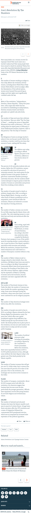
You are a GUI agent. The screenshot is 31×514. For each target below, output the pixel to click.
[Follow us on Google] (14, 492)
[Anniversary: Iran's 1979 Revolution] (15, 37)
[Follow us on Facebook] (21, 492)
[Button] (27, 21)
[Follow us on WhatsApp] (2, 496)
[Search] (28, 512)
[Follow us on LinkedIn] (25, 492)
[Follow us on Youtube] (2, 492)
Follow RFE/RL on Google (19, 512)
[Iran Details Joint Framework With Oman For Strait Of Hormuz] (15, 459)
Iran (2, 7)
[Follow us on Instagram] (10, 492)
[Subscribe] (6, 496)
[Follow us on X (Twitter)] (17, 492)
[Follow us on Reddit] (6, 492)
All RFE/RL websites (5, 512)
